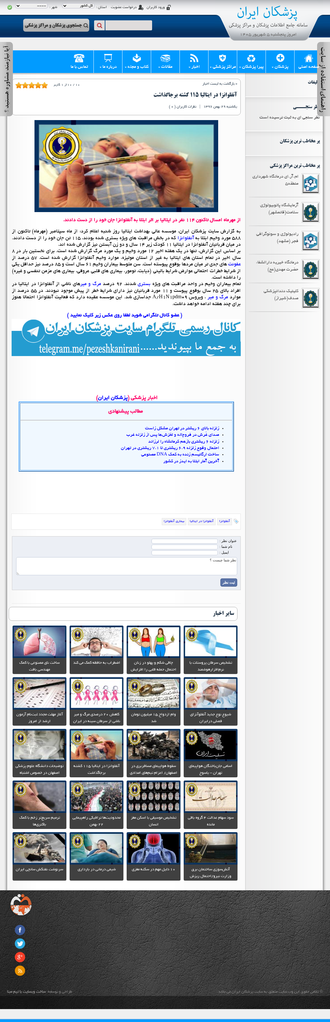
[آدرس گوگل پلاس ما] (20, 957)
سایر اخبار (223, 614)
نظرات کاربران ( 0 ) (182, 107)
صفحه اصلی (308, 67)
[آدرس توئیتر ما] (20, 943)
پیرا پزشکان (253, 67)
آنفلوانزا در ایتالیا (202, 521)
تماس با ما (79, 67)
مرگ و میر (90, 284)
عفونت (234, 264)
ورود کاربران (156, 7)
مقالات (166, 67)
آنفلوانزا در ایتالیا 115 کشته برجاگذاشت (195, 95)
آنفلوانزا (185, 238)
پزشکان (281, 67)
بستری (144, 284)
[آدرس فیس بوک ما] (20, 930)
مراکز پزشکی (224, 67)
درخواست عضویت (124, 7)
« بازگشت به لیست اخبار (219, 84)
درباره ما (109, 67)
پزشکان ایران (113, 398)
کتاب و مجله (138, 67)
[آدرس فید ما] (20, 971)
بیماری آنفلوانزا (174, 521)
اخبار (195, 67)
